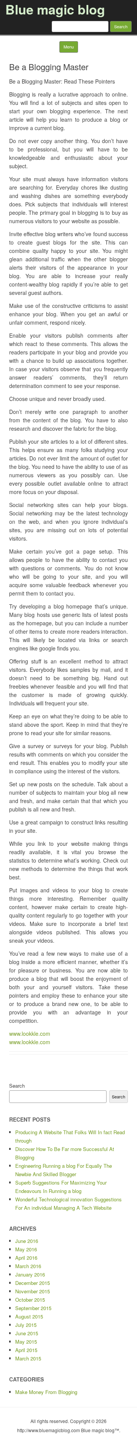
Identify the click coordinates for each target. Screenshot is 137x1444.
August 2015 (29, 1316)
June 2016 (26, 1240)
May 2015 (26, 1341)
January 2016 (30, 1274)
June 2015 (26, 1333)
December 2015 (32, 1282)
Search (17, 1085)
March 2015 (28, 1358)
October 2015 (30, 1299)
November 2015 (32, 1291)
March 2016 (28, 1266)
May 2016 (26, 1249)
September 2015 (33, 1308)
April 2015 (26, 1350)
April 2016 (26, 1257)
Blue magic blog (55, 9)
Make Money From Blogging (46, 1392)
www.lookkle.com (29, 1033)
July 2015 (26, 1324)
